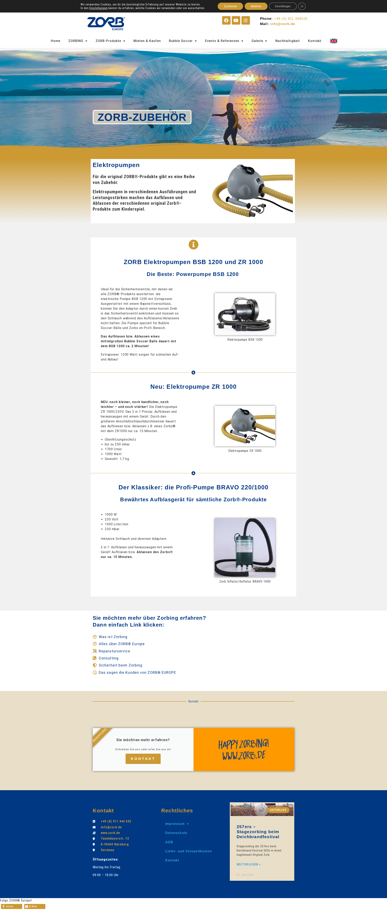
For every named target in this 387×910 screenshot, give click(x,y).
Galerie (257, 41)
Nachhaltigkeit (287, 41)
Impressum (175, 823)
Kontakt (314, 41)
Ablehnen (256, 6)
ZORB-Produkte (108, 41)
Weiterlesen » (249, 864)
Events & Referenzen (222, 41)
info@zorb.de (282, 24)
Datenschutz (176, 833)
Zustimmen (230, 6)
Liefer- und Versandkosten (188, 851)
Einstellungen (98, 8)
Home (55, 41)
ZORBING (75, 41)
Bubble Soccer (181, 41)
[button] (11, 906)
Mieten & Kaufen (147, 41)
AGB (169, 842)
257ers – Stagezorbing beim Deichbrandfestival (258, 831)
